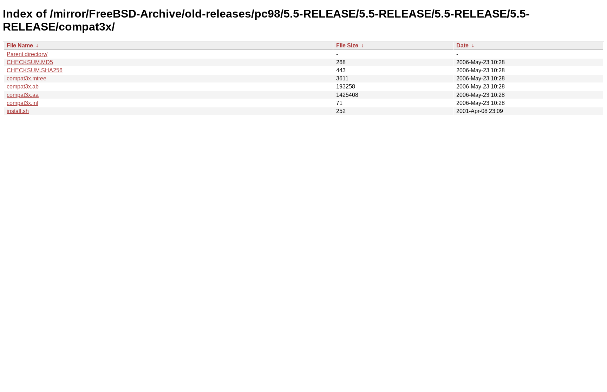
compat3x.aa (23, 95)
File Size (347, 45)
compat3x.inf (22, 103)
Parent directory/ (27, 54)
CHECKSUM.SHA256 (35, 70)
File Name (20, 45)
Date (462, 45)
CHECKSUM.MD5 (30, 62)
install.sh (18, 111)
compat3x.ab (23, 86)
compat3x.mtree (26, 78)
